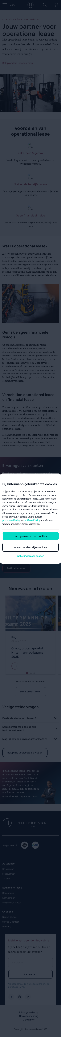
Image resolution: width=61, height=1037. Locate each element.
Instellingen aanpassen (30, 555)
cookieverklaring (32, 520)
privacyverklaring (11, 520)
